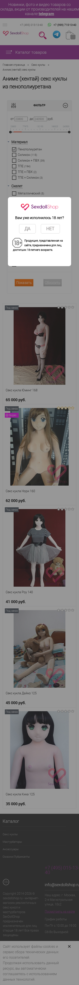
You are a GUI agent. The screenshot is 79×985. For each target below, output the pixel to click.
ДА (27, 228)
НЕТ (50, 228)
